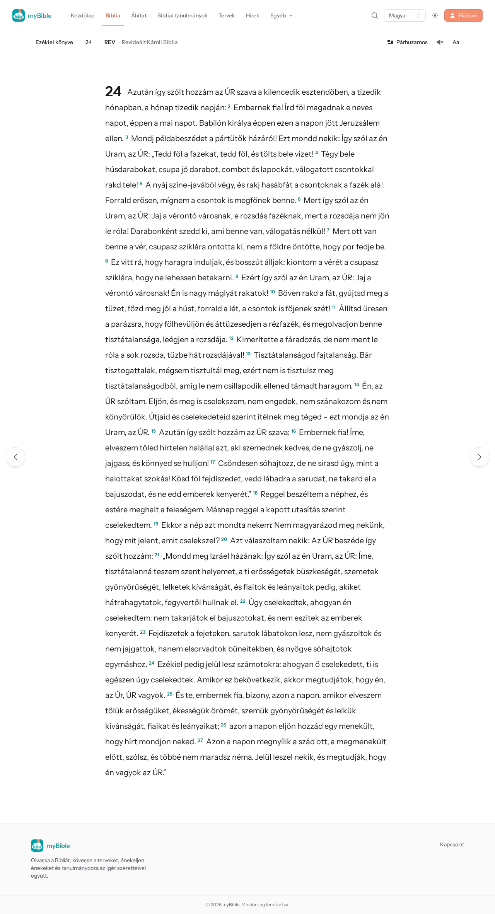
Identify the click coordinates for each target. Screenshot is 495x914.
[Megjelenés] (435, 15)
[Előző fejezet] (15, 457)
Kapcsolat (452, 844)
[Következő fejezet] (479, 457)
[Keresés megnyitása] (375, 15)
